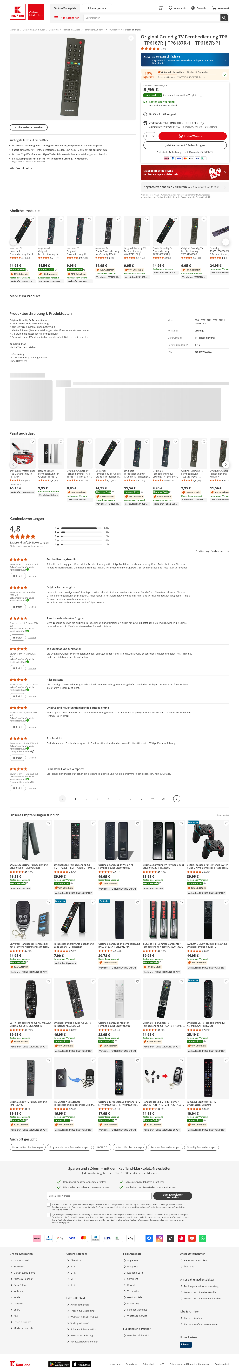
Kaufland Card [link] (135, 1272)
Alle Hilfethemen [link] (80, 1304)
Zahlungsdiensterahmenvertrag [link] (201, 1286)
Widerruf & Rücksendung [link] (84, 1316)
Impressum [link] (114, 1364)
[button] (185, 95)
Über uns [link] (189, 1266)
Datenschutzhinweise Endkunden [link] (202, 1298)
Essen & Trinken (22, 1322)
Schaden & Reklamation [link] (83, 1329)
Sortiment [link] (132, 1278)
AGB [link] (162, 1364)
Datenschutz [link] (149, 1364)
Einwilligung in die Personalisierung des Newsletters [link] (73, 1217)
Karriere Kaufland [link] (193, 1318)
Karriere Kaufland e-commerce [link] (201, 1324)
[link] (97, 8)
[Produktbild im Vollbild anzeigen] (73, 77)
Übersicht (76, 1260)
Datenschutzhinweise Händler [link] (200, 1292)
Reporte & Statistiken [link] (195, 1260)
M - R (73, 1278)
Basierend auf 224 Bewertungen (29, 542)
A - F (73, 1266)
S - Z (73, 1285)
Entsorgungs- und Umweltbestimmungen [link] (190, 1364)
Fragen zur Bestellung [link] (82, 1310)
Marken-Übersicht (23, 1328)
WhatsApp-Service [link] (137, 1315)
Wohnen (18, 1291)
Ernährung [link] (133, 1303)
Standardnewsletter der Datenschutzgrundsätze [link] (72, 1207)
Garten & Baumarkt (24, 1272)
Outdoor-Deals (22, 1260)
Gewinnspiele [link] (134, 1297)
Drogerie (18, 1303)
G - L (73, 1272)
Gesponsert (14, 248)
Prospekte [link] (132, 1266)
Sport (17, 1309)
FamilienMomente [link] (137, 1309)
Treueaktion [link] (133, 1291)
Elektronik (19, 1266)
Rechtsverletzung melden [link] (84, 1341)
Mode (17, 1297)
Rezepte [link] (131, 1285)
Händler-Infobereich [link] (138, 1335)
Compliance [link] (131, 1364)
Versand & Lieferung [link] (82, 1335)
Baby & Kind (20, 1285)
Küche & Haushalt (23, 1278)
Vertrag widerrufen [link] (81, 1323)
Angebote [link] (132, 1260)
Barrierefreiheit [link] (222, 1364)
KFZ (16, 1315)
